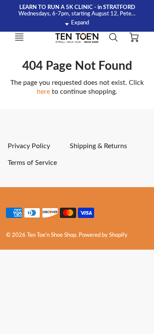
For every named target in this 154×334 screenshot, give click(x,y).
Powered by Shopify (103, 235)
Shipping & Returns (98, 146)
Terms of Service (32, 162)
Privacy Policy (29, 146)
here (43, 91)
